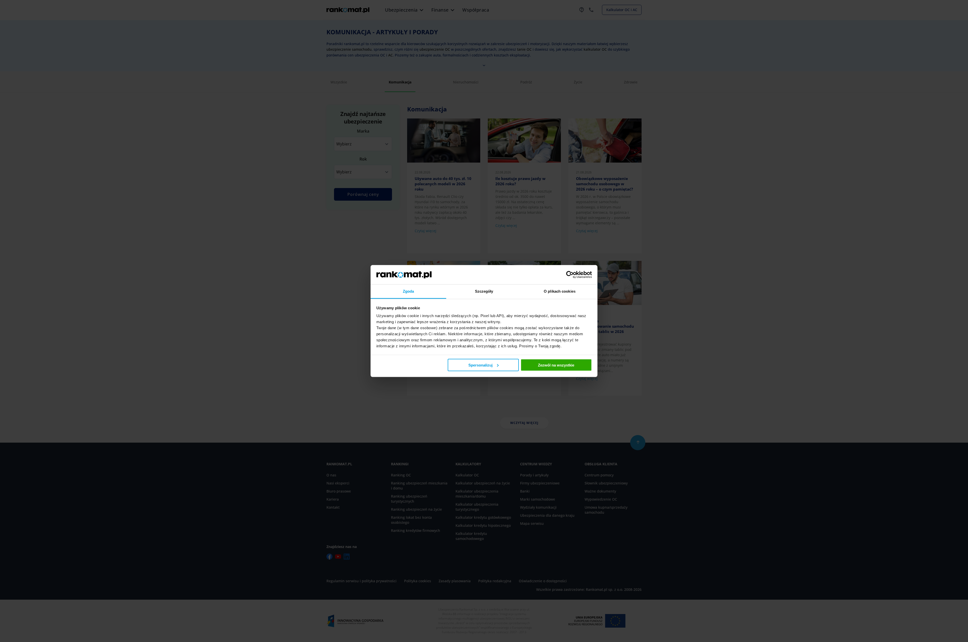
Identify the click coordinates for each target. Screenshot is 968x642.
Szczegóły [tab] (484, 291)
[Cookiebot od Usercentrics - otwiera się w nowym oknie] (570, 274)
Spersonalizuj (480, 365)
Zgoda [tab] (408, 291)
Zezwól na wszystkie (556, 365)
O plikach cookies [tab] (560, 291)
